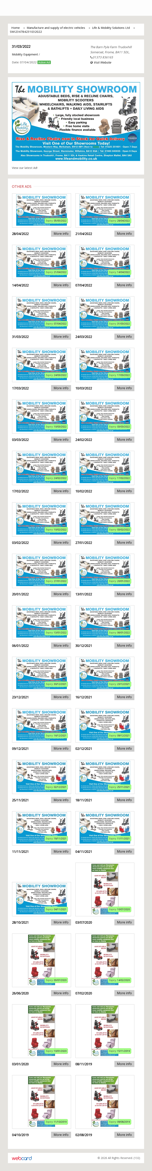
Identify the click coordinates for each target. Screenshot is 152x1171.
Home (15, 28)
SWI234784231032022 (26, 32)
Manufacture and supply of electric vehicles (56, 28)
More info (61, 233)
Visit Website (102, 62)
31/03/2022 (21, 46)
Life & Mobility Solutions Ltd (111, 28)
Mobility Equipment (25, 54)
